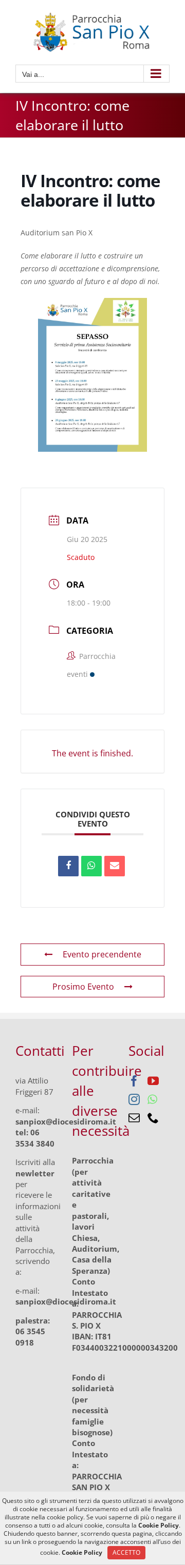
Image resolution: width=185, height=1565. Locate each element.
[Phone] (153, 1117)
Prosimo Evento (83, 986)
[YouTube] (153, 1081)
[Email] (114, 866)
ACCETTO (126, 1552)
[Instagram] (134, 1099)
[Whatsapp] (152, 1099)
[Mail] (134, 1117)
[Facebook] (134, 1081)
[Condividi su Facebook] (68, 866)
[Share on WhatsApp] (91, 866)
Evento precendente (102, 954)
